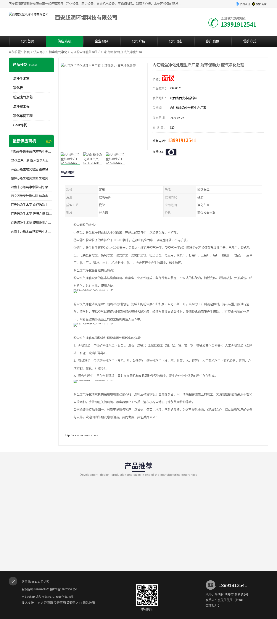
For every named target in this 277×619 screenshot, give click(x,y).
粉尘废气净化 (58, 52)
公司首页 (27, 41)
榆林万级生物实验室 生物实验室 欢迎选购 (31, 178)
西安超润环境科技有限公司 (38, 596)
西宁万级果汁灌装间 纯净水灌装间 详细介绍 (31, 196)
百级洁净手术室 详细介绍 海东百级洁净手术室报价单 (31, 213)
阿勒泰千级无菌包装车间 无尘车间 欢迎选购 (31, 151)
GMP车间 (20, 125)
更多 (49, 141)
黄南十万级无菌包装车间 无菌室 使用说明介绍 (31, 231)
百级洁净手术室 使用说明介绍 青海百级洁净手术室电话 (31, 222)
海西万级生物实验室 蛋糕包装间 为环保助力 (31, 169)
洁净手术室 (21, 78)
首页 (27, 52)
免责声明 (60, 602)
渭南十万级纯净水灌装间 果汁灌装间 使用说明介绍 (31, 187)
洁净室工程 (21, 106)
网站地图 (89, 602)
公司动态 (175, 41)
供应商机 (64, 41)
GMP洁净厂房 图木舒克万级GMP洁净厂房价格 (31, 160)
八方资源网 (45, 602)
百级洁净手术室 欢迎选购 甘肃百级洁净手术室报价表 (31, 204)
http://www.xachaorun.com (81, 435)
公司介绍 (138, 41)
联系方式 (249, 41)
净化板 (18, 88)
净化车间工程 (23, 116)
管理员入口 (74, 602)
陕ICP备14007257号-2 (63, 589)
